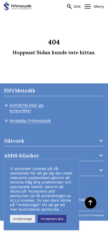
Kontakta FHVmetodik (30, 120)
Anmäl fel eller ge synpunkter (26, 108)
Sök (74, 7)
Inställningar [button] (22, 219)
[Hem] (17, 6)
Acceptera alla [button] (52, 219)
